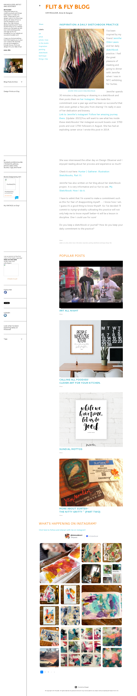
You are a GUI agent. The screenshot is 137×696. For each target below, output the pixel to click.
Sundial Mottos (70, 449)
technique (42, 56)
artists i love (43, 40)
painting (42, 49)
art (40, 33)
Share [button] (41, 24)
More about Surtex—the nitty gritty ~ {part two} (79, 510)
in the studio (44, 43)
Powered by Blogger (83, 687)
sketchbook (43, 52)
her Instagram (87, 99)
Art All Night (68, 310)
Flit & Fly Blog (67, 6)
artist (41, 36)
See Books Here (8, 195)
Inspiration (43, 46)
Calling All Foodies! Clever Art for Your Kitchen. (79, 381)
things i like (43, 59)
